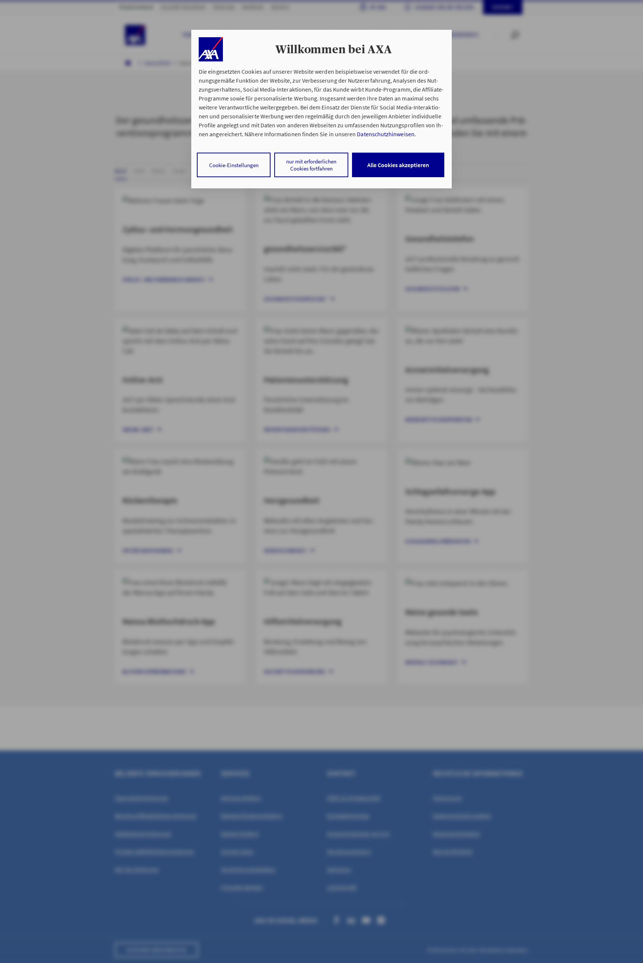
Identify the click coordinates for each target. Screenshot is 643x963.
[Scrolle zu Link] (211, 49)
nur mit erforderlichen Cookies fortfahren (311, 165)
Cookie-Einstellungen (234, 165)
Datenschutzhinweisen (385, 134)
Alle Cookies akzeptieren (398, 165)
